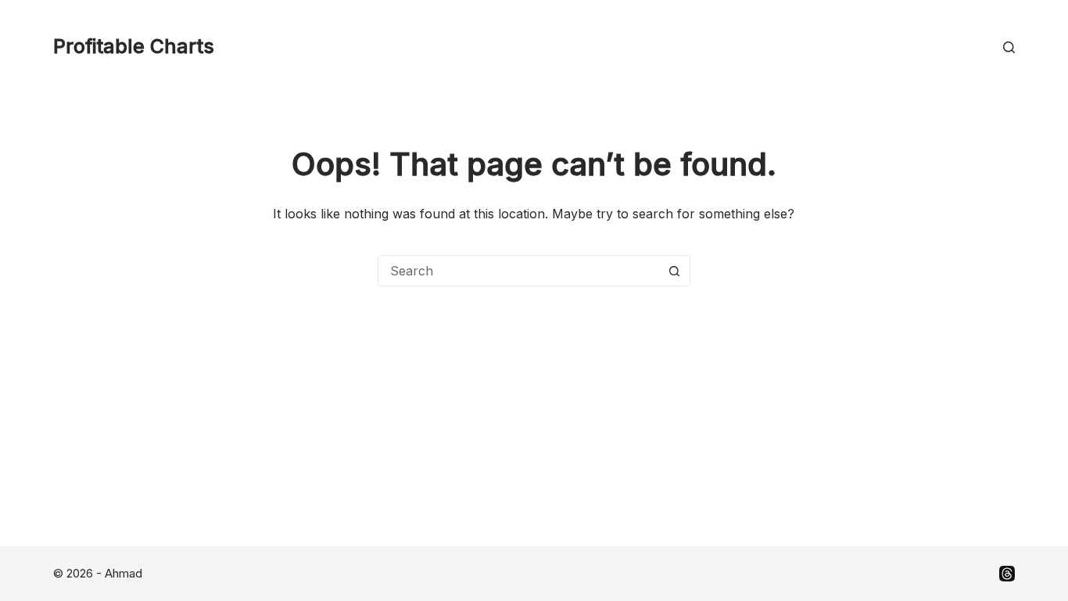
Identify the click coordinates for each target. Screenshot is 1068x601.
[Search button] (675, 271)
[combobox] (519, 270)
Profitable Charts (133, 46)
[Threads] (1007, 573)
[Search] (1009, 47)
